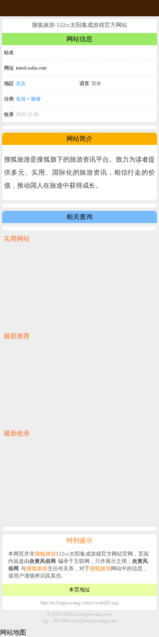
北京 (21, 83)
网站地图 (13, 632)
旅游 (36, 99)
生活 (21, 99)
